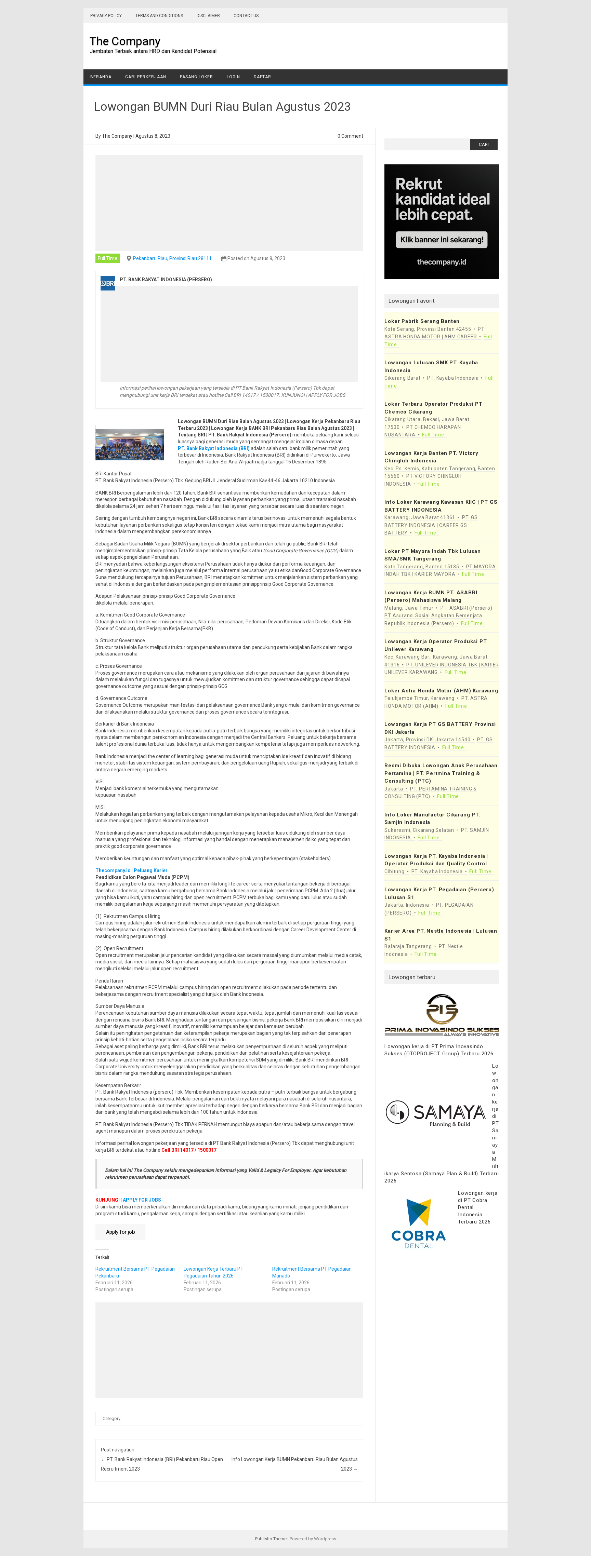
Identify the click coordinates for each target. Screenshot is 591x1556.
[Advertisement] (229, 203)
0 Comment (350, 136)
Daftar (262, 77)
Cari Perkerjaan (145, 77)
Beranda (100, 77)
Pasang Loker (196, 77)
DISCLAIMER (208, 15)
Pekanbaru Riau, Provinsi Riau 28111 (172, 258)
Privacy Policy (106, 15)
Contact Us (246, 15)
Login (233, 77)
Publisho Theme (271, 1538)
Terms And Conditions (159, 15)
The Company (125, 41)
